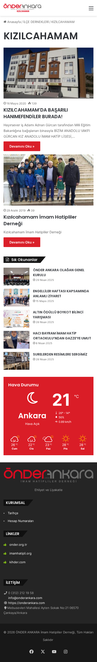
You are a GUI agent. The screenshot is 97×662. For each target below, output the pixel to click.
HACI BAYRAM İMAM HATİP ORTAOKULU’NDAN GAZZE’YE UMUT (62, 336)
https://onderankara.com (26, 603)
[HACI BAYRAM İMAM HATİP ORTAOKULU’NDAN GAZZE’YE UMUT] (16, 340)
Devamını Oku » (21, 146)
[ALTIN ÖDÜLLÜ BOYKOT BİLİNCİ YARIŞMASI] (16, 319)
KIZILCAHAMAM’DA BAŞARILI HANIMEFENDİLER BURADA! (36, 113)
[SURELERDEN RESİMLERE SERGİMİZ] (16, 361)
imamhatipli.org (20, 553)
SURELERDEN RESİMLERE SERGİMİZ (60, 354)
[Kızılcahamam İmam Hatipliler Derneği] (48, 179)
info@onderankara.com (24, 598)
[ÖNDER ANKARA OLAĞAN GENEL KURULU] (16, 276)
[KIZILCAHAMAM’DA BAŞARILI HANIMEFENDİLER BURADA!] (48, 73)
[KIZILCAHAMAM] (22, 8)
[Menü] (91, 10)
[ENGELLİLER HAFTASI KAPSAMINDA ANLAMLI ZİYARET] (16, 297)
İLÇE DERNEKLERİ (36, 22)
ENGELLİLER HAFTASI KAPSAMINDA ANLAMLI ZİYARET (61, 293)
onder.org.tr (18, 544)
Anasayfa (13, 22)
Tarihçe (13, 513)
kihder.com (17, 562)
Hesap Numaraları (21, 521)
